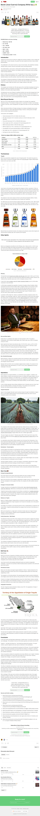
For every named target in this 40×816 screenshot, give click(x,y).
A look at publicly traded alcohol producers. (8, 785)
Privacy (18, 808)
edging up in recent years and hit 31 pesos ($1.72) (24, 436)
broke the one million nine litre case (17, 276)
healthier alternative (34, 491)
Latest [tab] (5, 767)
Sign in (37, 1)
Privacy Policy (28, 735)
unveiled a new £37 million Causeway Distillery (19, 281)
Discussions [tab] (9, 767)
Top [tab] (2, 767)
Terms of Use (25, 734)
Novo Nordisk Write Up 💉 (6, 777)
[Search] (38, 768)
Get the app (25, 811)
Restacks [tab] (7, 754)
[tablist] (5, 755)
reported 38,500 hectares (6, 432)
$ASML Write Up (4, 770)
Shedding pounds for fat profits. (6, 778)
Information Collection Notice (19, 735)
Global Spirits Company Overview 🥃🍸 (9, 783)
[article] (20, 772)
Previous (5, 747)
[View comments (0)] (5, 12)
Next (36, 747)
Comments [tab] (3, 754)
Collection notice (26, 808)
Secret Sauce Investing (9, 773)
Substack (14, 813)
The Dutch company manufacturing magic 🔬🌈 (9, 771)
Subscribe (32, 1)
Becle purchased (24, 297)
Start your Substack (17, 811)
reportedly (23, 300)
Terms (21, 808)
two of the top (25, 159)
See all (3, 790)
